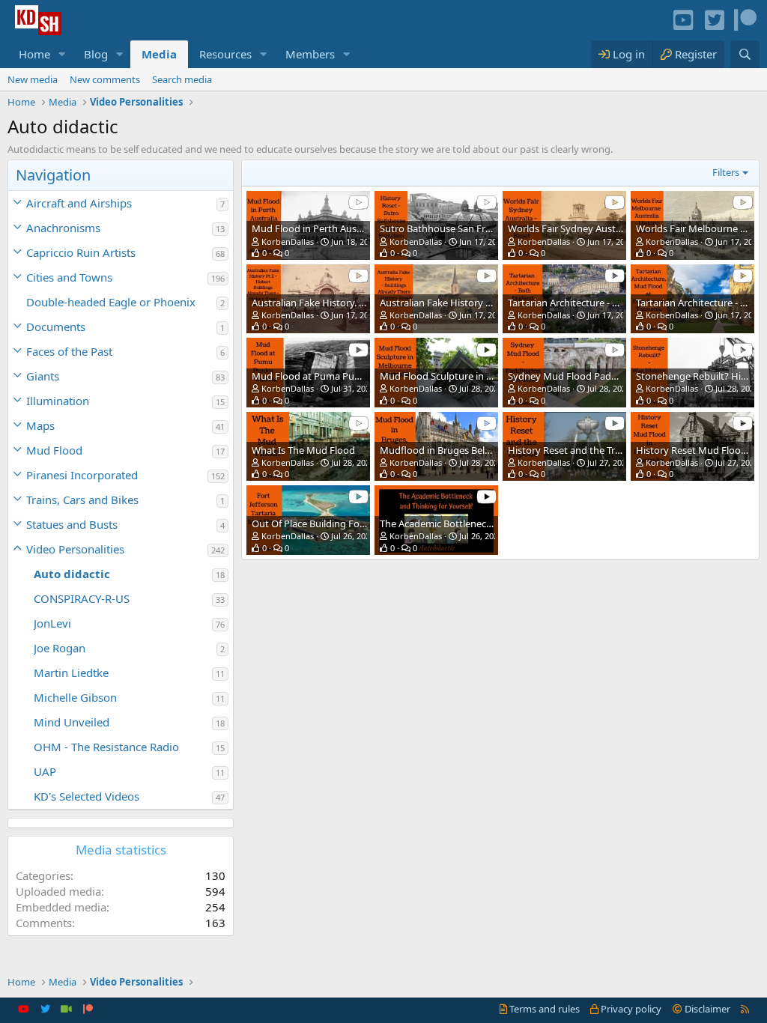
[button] (62, 54)
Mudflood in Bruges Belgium (444, 450)
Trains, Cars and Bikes (82, 499)
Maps (40, 425)
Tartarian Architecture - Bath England (590, 302)
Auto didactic (72, 573)
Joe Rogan (59, 647)
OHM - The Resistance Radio (106, 746)
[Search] (745, 54)
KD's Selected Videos (86, 796)
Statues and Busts (72, 524)
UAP (45, 771)
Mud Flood (54, 450)
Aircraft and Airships (79, 202)
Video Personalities (75, 548)
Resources (225, 53)
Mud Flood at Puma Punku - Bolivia (330, 376)
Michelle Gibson (75, 697)
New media (32, 79)
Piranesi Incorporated (82, 474)
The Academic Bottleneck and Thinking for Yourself (492, 523)
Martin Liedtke (71, 672)
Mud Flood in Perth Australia (315, 228)
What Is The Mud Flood (303, 450)
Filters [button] (725, 172)
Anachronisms (63, 227)
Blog (96, 53)
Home (34, 53)
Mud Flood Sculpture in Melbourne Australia (478, 376)
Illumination (57, 400)
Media (159, 53)
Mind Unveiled (71, 721)
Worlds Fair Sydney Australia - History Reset (605, 228)
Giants (42, 375)
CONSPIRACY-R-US (82, 598)
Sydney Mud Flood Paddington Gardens (597, 376)
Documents (55, 326)
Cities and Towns (69, 277)
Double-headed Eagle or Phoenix (110, 301)
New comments (105, 79)
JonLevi (52, 623)
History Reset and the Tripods (574, 450)
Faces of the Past (69, 351)
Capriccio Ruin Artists (81, 252)
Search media (182, 79)
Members (310, 53)
